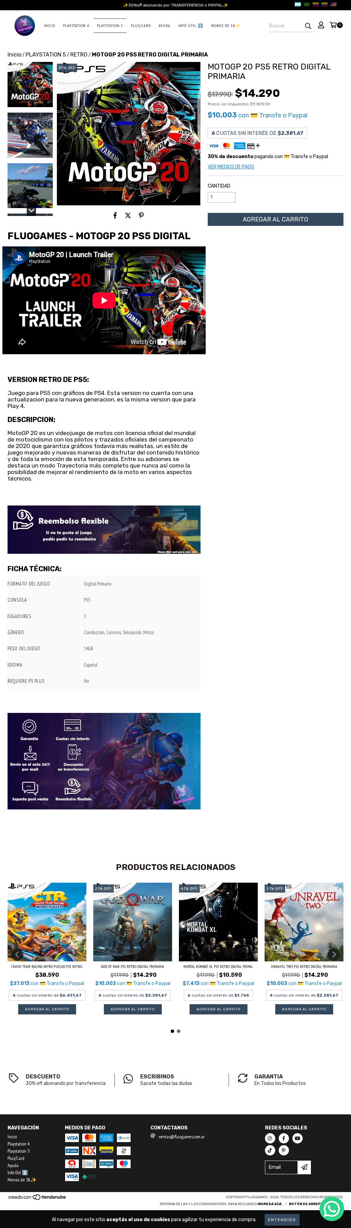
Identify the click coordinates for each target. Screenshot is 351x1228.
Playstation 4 (76, 25)
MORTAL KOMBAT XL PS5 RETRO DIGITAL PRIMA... (218, 966)
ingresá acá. (269, 1204)
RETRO (78, 54)
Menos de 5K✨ (226, 25)
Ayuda (164, 25)
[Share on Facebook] (115, 215)
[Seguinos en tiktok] (270, 1150)
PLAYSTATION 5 (46, 54)
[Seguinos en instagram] (270, 1138)
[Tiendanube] (38, 1199)
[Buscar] (308, 26)
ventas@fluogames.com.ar (182, 1137)
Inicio (49, 25)
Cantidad (219, 186)
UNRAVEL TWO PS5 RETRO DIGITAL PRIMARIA (304, 966)
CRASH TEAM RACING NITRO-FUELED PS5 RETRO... (47, 966)
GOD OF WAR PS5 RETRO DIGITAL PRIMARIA (132, 966)
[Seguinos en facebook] (284, 1138)
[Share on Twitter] (128, 215)
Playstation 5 (110, 25)
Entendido (282, 1219)
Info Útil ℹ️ (190, 25)
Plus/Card (141, 25)
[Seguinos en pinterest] (284, 1150)
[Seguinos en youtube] (297, 1138)
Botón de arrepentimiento (316, 1204)
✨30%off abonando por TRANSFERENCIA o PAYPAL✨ (175, 5)
